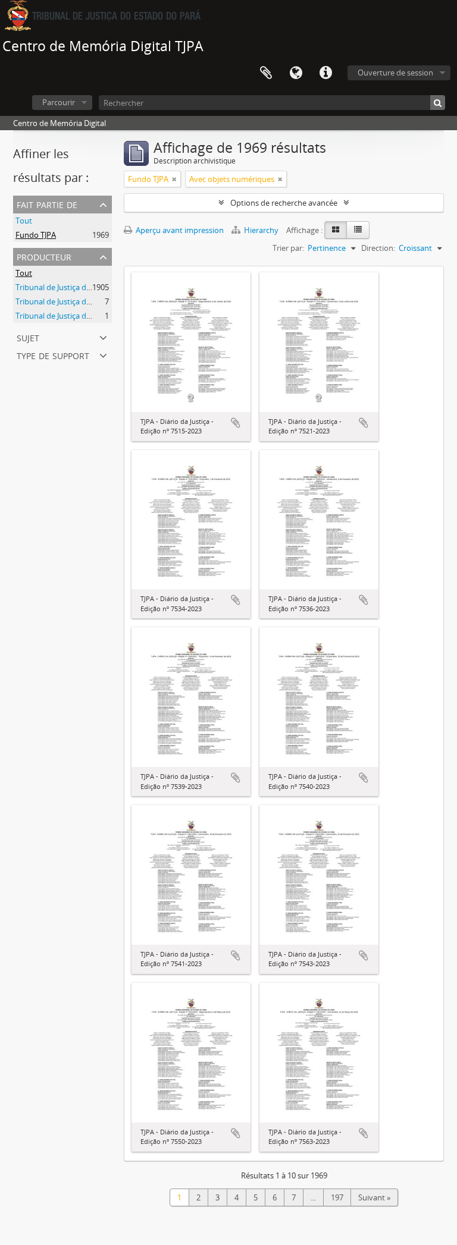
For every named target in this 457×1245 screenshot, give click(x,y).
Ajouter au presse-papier (236, 423)
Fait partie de (47, 204)
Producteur (44, 256)
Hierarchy (261, 230)
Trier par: (288, 248)
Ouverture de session (395, 72)
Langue (296, 73)
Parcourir (58, 102)
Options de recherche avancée (283, 202)
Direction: (378, 248)
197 (337, 1197)
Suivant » (374, 1197)
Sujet (28, 337)
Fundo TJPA (35, 234)
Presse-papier (266, 73)
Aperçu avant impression (179, 230)
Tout (23, 220)
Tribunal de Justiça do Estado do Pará (80, 287)
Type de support (53, 355)
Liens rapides (325, 73)
